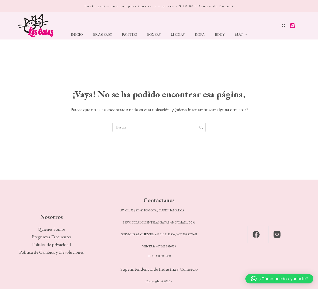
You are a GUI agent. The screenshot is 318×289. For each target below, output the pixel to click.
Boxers (154, 34)
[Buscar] (283, 25)
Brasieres (102, 34)
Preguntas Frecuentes (51, 237)
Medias (178, 34)
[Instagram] (277, 234)
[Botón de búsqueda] (200, 127)
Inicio (77, 34)
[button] (279, 278)
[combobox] (154, 127)
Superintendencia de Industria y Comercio (159, 269)
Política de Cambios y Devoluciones (51, 252)
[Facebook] (256, 234)
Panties (129, 34)
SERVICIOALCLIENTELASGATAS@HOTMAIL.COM (159, 222)
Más (239, 34)
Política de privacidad (51, 244)
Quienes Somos (51, 229)
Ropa (200, 34)
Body (220, 34)
